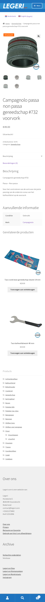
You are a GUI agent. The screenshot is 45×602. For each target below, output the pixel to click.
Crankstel (9, 391)
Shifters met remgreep (13, 427)
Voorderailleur (10, 451)
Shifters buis (10, 423)
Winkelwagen (34, 596)
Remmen (8, 419)
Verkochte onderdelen (12, 555)
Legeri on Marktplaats (12, 574)
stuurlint (11, 439)
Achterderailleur (11, 379)
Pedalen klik (9, 407)
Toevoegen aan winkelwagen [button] (22, 289)
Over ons (6, 524)
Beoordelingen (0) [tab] (10, 163)
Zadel (7, 455)
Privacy (6, 527)
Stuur (7, 431)
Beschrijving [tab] (8, 156)
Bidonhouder (10, 387)
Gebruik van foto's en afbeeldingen (17, 533)
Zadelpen (8, 459)
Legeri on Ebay (9, 568)
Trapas (8, 447)
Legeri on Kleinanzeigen (13, 571)
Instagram (7, 577)
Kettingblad (9, 399)
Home (8, 23)
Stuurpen (8, 443)
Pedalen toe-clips (11, 411)
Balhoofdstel (10, 383)
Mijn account (7, 598)
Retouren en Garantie (12, 530)
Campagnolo (28, 222)
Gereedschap (16, 23)
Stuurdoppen (13, 435)
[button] (39, 36)
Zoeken (22, 598)
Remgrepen (9, 415)
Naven (7, 403)
